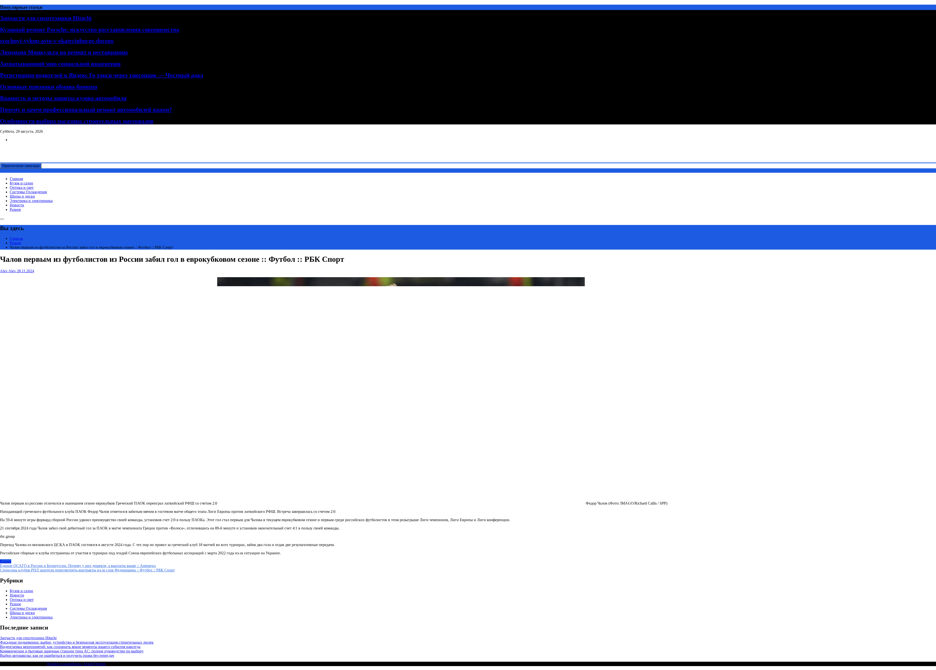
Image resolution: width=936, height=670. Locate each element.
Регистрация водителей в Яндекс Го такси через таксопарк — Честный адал (101, 75)
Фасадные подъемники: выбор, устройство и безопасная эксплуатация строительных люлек (77, 642)
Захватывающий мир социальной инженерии (60, 64)
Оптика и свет (22, 187)
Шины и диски (22, 196)
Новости (17, 205)
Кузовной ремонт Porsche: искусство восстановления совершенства (89, 29)
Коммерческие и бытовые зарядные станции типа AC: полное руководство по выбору (72, 651)
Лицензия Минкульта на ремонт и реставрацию (64, 52)
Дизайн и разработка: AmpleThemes (76, 664)
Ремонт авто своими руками (23, 148)
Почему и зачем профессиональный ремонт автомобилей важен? (86, 109)
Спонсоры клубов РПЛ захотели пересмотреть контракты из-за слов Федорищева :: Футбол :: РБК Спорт (87, 570)
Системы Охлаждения (28, 192)
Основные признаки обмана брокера (48, 86)
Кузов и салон (21, 183)
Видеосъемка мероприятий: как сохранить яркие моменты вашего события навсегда (70, 647)
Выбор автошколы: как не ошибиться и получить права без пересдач (57, 655)
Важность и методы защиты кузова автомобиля (63, 98)
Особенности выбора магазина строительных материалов (77, 121)
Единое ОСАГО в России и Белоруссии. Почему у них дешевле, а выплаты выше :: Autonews (78, 566)
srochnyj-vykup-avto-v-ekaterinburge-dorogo (57, 41)
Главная (16, 179)
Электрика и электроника (31, 201)
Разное (15, 209)
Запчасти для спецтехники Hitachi (46, 18)
